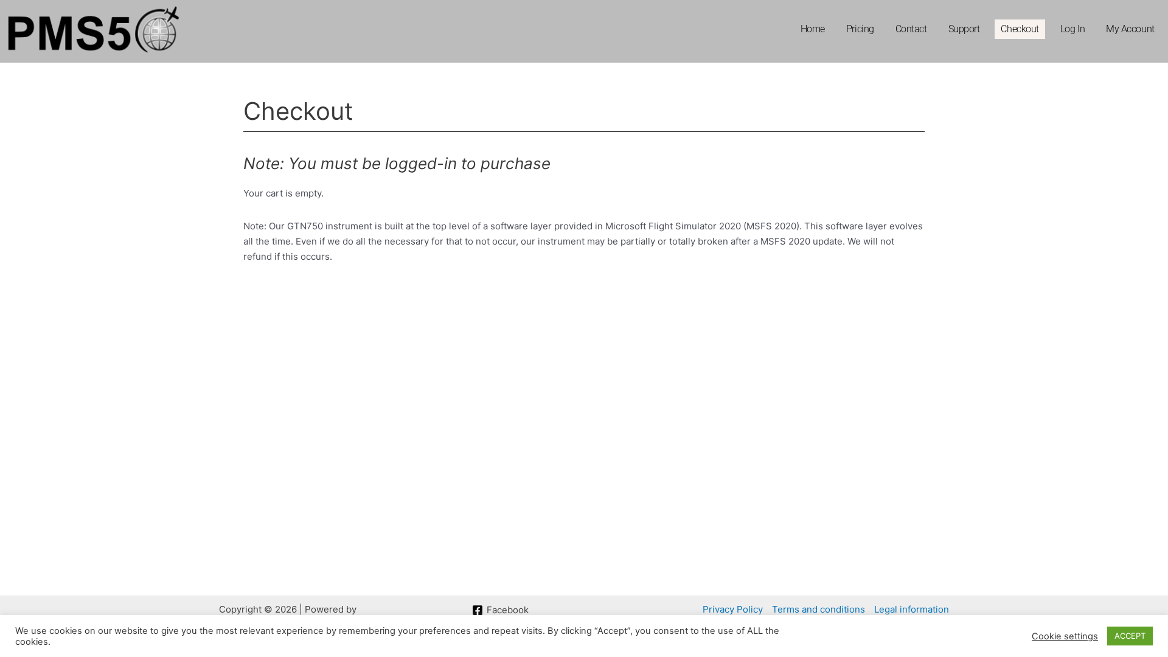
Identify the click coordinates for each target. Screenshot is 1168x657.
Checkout (1019, 29)
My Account (1130, 29)
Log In (1072, 29)
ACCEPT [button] (1129, 636)
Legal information (911, 609)
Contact (911, 29)
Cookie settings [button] (1065, 636)
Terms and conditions (818, 609)
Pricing (860, 29)
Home (813, 29)
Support (964, 29)
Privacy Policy (733, 609)
